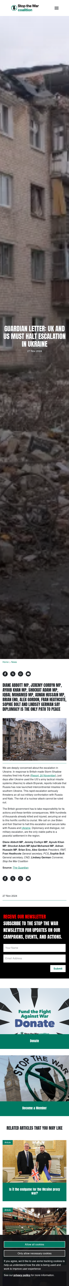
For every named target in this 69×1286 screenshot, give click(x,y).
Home (6, 661)
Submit (58, 968)
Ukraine (26, 828)
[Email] (28, 673)
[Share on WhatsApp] (20, 673)
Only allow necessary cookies (35, 1253)
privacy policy (21, 1275)
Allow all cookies (34, 1244)
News (14, 661)
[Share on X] (12, 673)
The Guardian (21, 867)
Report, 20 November (43, 775)
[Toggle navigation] (56, 8)
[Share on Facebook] (5, 673)
